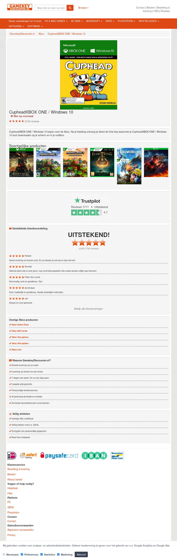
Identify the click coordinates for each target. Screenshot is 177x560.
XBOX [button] (109, 21)
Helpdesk (12, 488)
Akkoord (81, 554)
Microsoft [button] (93, 21)
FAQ (156, 11)
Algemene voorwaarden (20, 529)
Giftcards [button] (15, 26)
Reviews (165, 11)
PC (9, 502)
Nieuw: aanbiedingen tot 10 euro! (25, 21)
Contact (140, 7)
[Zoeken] (70, 8)
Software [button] (34, 26)
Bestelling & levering (18, 469)
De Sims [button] (76, 21)
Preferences (31, 554)
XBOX (10, 507)
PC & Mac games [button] (55, 21)
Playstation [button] (125, 21)
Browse (82, 7)
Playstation (13, 512)
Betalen (151, 7)
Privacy (11, 535)
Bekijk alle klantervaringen (88, 308)
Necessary (12, 554)
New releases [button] (148, 21)
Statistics (49, 554)
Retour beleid (14, 479)
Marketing (66, 554)
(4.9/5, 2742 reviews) (89, 248)
